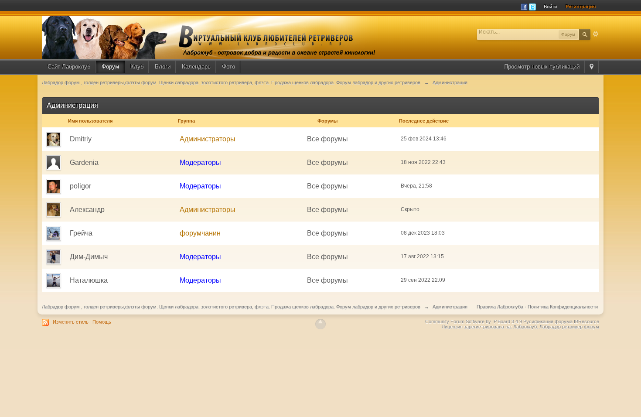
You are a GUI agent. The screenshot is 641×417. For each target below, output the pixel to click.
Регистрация (581, 6)
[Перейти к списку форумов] (210, 37)
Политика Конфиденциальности (563, 306)
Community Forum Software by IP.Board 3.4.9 (473, 321)
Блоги (162, 66)
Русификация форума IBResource (560, 321)
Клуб (136, 66)
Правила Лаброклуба (500, 306)
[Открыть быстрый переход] (592, 67)
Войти (550, 6)
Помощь (101, 322)
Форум (110, 66)
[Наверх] (320, 324)
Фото (228, 66)
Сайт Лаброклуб (69, 66)
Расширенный (595, 34)
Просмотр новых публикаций (542, 66)
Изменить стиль (71, 322)
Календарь (196, 66)
